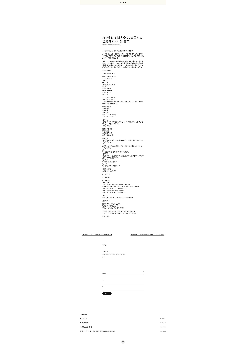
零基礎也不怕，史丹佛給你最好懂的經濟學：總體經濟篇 (97, 331)
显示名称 (104, 273)
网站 (103, 286)
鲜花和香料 (83, 318)
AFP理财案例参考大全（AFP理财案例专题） (112, 44)
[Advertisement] (123, 18)
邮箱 (103, 280)
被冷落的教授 (84, 323)
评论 (103, 257)
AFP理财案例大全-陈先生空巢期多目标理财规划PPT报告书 (97, 235)
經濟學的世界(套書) (86, 327)
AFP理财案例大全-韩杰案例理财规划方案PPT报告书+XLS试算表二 (147, 235)
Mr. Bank (123, 2)
